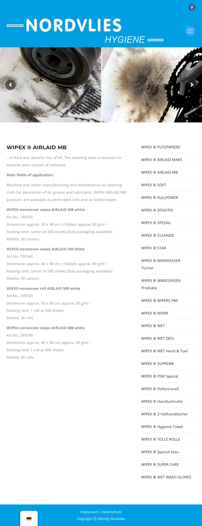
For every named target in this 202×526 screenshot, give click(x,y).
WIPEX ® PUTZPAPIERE (160, 147)
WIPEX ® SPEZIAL (156, 222)
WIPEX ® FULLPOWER (159, 197)
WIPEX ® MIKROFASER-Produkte (161, 284)
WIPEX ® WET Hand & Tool (164, 350)
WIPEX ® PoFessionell (160, 388)
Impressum (89, 511)
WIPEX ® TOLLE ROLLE (160, 439)
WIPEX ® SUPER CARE (160, 464)
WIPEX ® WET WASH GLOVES (166, 477)
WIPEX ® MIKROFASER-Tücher (161, 264)
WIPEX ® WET (153, 325)
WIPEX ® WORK (154, 313)
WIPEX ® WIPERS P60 (159, 300)
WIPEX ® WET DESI (157, 338)
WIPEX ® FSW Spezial (159, 376)
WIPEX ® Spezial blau (160, 451)
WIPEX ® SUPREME (157, 363)
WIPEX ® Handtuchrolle (162, 401)
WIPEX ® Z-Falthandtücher (164, 413)
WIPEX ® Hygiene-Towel (162, 426)
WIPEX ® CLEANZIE (157, 235)
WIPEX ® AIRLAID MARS (161, 159)
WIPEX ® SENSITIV (157, 210)
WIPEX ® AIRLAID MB (159, 172)
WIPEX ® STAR (153, 247)
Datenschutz (112, 511)
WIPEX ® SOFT (153, 184)
